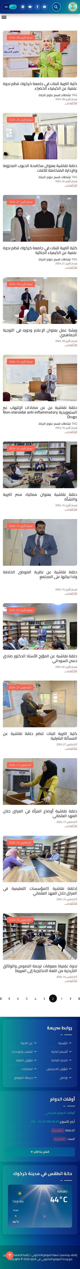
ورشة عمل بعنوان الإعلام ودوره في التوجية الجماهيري (40, 332)
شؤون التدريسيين (57, 1069)
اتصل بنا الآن (41, 1151)
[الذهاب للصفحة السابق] (70, 998)
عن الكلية (27, 1043)
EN (6, 7)
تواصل (64, 1077)
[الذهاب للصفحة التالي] (9, 998)
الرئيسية (63, 1043)
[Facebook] (37, 7)
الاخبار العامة (59, 1060)
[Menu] (4, 17)
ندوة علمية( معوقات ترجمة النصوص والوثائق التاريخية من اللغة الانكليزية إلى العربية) (40, 968)
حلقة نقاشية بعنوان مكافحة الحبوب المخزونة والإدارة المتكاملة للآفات (40, 168)
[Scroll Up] (10, 1255)
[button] (14, 1216)
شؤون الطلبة (24, 1060)
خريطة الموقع (23, 1077)
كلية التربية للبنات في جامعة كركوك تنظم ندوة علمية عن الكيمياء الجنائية (40, 250)
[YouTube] (30, 7)
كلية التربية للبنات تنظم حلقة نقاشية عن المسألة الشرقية (40, 736)
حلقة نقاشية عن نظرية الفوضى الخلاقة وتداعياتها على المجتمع (40, 574)
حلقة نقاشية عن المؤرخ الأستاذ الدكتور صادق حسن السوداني (40, 658)
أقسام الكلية (59, 1052)
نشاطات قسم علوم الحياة (55, 95)
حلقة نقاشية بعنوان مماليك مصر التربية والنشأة (40, 497)
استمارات (27, 1069)
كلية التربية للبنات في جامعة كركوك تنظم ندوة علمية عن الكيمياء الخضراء (40, 86)
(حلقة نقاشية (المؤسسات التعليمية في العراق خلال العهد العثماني (40, 891)
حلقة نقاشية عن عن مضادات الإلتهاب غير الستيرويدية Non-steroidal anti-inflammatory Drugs (40, 412)
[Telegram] (23, 7)
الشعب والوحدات (22, 1052)
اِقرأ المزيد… (71, 102)
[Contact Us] (44, 7)
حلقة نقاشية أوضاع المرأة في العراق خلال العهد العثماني (40, 813)
